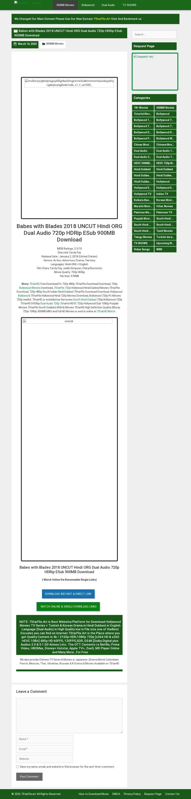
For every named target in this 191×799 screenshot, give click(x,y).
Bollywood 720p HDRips (166, 126)
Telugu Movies (143, 237)
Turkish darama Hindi (166, 237)
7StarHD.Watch (106, 311)
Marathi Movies (143, 206)
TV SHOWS (129, 5)
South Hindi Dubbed (166, 218)
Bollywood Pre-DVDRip (144, 138)
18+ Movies (141, 107)
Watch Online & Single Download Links (69, 606)
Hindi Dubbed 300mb (166, 175)
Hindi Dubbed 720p (144, 181)
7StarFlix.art (28, 794)
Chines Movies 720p (144, 144)
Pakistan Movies (144, 212)
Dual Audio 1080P (166, 150)
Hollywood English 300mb (144, 187)
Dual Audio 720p (50, 303)
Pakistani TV (164, 212)
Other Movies (164, 206)
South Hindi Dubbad (84, 299)
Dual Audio (108, 5)
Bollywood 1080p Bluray (144, 120)
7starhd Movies (143, 113)
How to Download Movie (94, 794)
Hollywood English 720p (166, 187)
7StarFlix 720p (62, 287)
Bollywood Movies (29, 287)
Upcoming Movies (166, 243)
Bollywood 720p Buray (166, 120)
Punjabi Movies (143, 218)
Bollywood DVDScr (166, 132)
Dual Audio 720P (166, 156)
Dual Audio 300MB (144, 156)
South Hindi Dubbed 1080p (144, 224)
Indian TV (162, 193)
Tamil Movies (164, 230)
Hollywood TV (142, 193)
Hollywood (163, 181)
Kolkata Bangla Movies (144, 200)
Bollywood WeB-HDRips (166, 138)
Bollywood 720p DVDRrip (144, 126)
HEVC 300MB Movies (144, 163)
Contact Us (172, 794)
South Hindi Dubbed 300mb (166, 224)
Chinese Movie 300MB (166, 144)
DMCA (116, 794)
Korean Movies (165, 200)
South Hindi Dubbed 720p (144, 230)
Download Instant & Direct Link (68, 594)
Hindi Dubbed (142, 169)
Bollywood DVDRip (144, 132)
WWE (159, 249)
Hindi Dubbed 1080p (144, 175)
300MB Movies (65, 5)
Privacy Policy (132, 794)
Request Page (153, 794)
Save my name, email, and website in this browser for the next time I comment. (67, 766)
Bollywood (88, 5)
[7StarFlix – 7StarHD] (32, 4)
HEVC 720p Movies (166, 163)
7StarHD (34, 283)
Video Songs (142, 249)
